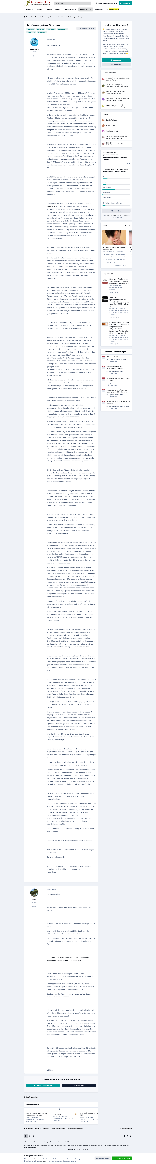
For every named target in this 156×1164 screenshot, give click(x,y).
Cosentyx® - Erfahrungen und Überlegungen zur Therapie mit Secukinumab (119, 310)
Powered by (78, 1149)
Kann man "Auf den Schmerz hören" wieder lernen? (115, 92)
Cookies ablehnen (102, 1158)
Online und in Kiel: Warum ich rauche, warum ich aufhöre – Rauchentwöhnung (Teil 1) (117, 392)
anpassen (43, 1161)
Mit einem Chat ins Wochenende (118, 357)
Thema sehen (116, 211)
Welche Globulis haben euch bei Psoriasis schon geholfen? (36, 1114)
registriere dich (125, 215)
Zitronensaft (57, 1114)
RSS (67, 1142)
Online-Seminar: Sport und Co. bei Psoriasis (118, 403)
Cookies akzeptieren (123, 1158)
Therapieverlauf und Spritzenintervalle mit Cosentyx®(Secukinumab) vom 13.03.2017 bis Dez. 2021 (119, 301)
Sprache (28, 1142)
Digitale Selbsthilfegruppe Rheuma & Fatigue (118, 379)
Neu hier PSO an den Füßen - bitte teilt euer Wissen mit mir (117, 99)
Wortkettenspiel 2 (112, 131)
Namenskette (110, 126)
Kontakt (52, 1142)
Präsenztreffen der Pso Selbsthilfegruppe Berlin (115, 368)
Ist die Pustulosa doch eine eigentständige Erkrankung (115, 106)
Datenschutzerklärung (41, 1142)
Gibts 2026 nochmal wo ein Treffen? (115, 144)
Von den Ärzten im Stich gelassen (91, 1113)
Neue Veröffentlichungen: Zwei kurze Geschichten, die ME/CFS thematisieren (119, 281)
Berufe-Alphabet (111, 120)
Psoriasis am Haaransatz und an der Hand (114, 248)
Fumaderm (51, 206)
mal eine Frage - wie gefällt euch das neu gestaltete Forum (117, 137)
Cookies (60, 1142)
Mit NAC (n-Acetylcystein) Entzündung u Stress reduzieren (117, 86)
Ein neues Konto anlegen (43, 1086)
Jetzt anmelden (79, 1086)
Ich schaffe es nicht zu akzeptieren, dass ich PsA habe (118, 79)
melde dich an (111, 215)
